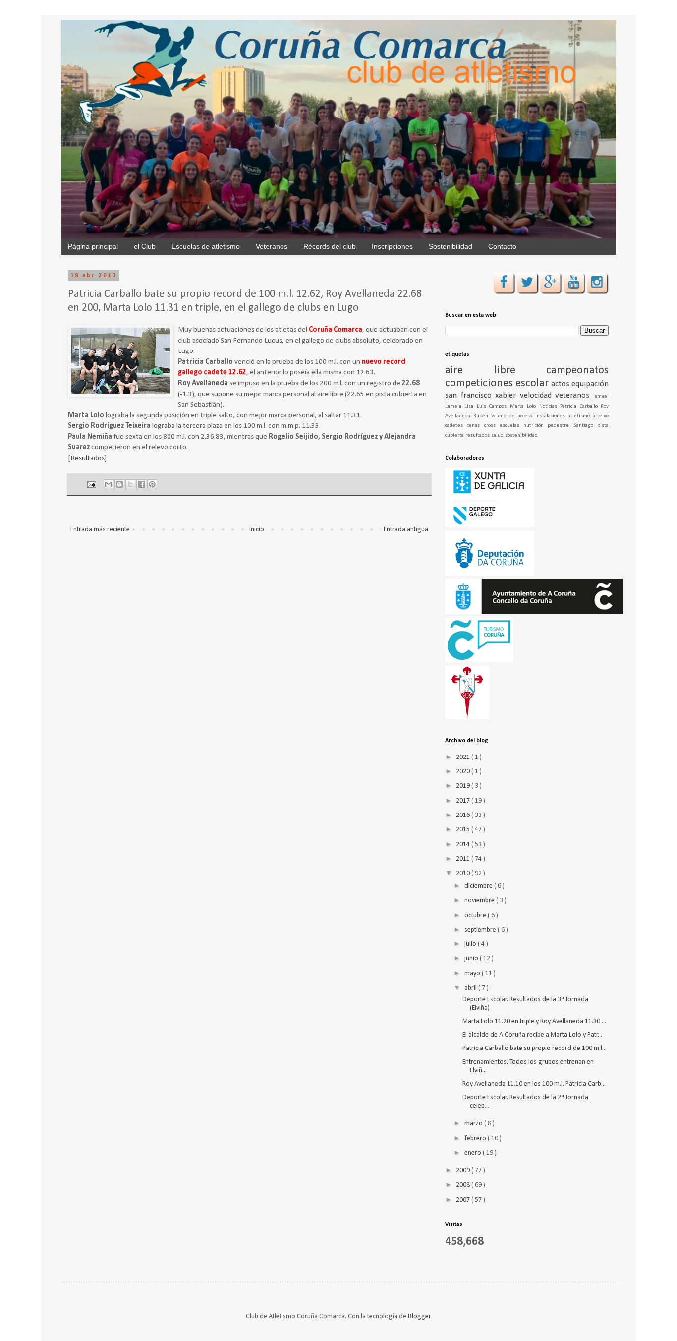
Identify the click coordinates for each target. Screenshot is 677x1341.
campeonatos (577, 370)
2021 (463, 757)
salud (498, 435)
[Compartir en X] (130, 484)
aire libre (495, 370)
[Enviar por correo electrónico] (108, 484)
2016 (463, 815)
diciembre (479, 886)
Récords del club (329, 246)
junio (472, 958)
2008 (463, 1185)
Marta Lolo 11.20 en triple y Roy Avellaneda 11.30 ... (534, 1021)
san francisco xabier (482, 395)
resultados (478, 435)
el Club (145, 246)
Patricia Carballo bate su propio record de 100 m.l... (534, 1048)
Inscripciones (392, 246)
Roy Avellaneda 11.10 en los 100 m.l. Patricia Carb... (534, 1084)
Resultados (87, 458)
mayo (473, 973)
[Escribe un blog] (119, 484)
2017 (463, 801)
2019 (463, 786)
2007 (463, 1200)
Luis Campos (493, 406)
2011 (463, 859)
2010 (463, 873)
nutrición (535, 425)
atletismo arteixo (588, 416)
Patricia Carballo (580, 406)
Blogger (419, 1316)
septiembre (481, 929)
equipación (590, 384)
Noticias (549, 406)
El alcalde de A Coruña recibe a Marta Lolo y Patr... (532, 1035)
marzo (474, 1123)
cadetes (456, 425)
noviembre (480, 900)
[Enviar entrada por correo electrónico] (91, 484)
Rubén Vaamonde (495, 416)
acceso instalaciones (543, 416)
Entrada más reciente (100, 529)
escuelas (511, 425)
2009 (463, 1170)
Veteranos (271, 246)
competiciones (480, 383)
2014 (463, 844)
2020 (463, 771)
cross (492, 425)
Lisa (470, 406)
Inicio (256, 529)
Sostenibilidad (450, 246)
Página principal (93, 246)
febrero (476, 1138)
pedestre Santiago (572, 425)
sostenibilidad (521, 435)
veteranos (574, 395)
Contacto (502, 246)
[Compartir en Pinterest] (152, 484)
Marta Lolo (524, 406)
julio (471, 944)
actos (561, 384)
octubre (476, 915)
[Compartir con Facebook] (141, 484)
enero (473, 1153)
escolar (533, 383)
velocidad (538, 395)
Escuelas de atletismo (205, 246)
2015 (463, 829)
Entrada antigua (406, 529)
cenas (475, 425)
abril (471, 987)
